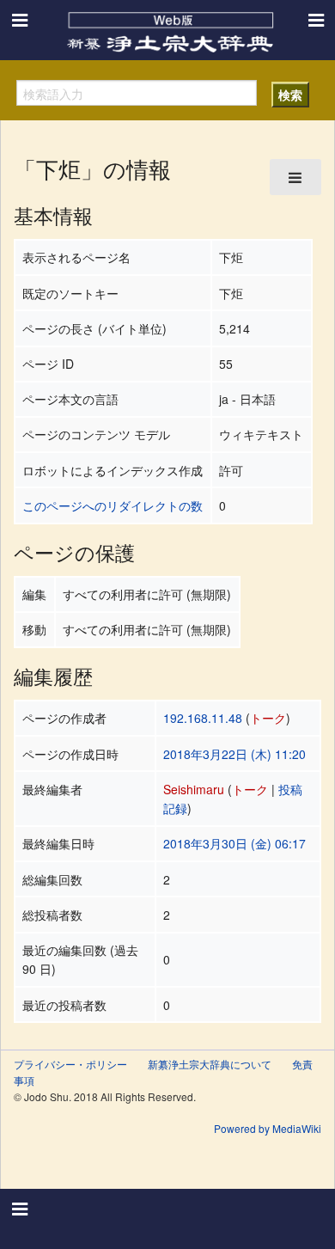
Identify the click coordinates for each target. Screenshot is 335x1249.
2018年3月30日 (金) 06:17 (234, 843)
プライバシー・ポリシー (70, 1063)
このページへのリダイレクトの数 (112, 505)
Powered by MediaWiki (267, 1128)
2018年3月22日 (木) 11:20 (234, 753)
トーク (268, 717)
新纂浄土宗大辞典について (209, 1063)
